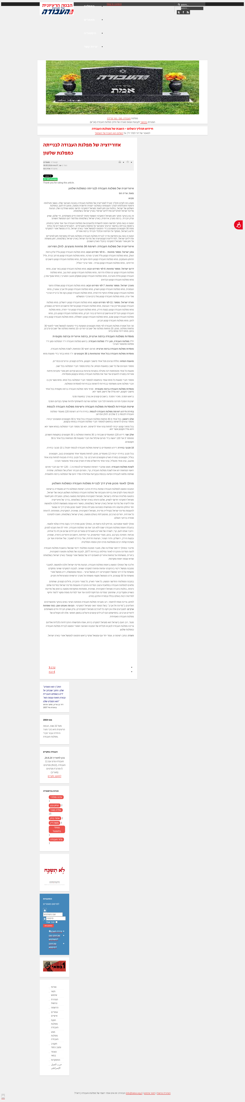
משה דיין (54, 823)
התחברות (48, 926)
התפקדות (55, 1060)
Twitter (179, 12)
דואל (127, 162)
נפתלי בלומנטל (57, 829)
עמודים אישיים (54, 1014)
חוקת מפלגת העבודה (54, 1024)
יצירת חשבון (56, 931)
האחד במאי (54, 1054)
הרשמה (54, 1007)
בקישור (143, 122)
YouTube (188, 12)
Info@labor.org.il (134, 1093)
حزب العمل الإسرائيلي (56, 1066)
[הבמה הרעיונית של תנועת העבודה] (57, 8)
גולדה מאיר (55, 810)
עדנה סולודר (56, 797)
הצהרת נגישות (54, 1001)
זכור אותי (50, 922)
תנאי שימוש (54, 993)
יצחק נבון (54, 805)
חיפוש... (185, 5)
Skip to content (114, 4)
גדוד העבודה (56, 839)
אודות (53, 987)
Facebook (183, 12)
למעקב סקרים (54, 776)
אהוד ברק (55, 818)
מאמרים (46, 162)
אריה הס (46, 169)
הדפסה (120, 162)
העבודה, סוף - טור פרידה (119, 118)
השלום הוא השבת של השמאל (109, 133)
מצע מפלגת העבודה (54, 1035)
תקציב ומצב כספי (56, 1046)
